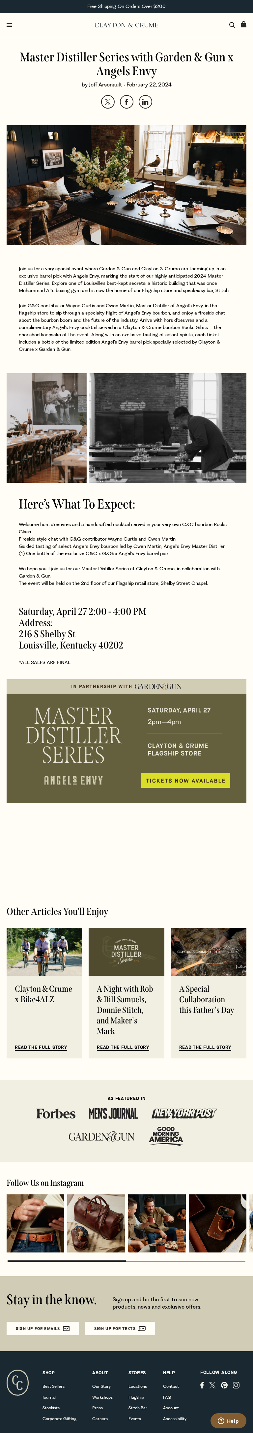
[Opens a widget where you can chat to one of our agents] (228, 1421)
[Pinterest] (224, 1385)
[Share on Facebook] (126, 102)
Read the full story (41, 1047)
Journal (49, 1397)
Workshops (102, 1397)
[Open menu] (49, 25)
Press (97, 1407)
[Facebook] (202, 1385)
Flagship (136, 1397)
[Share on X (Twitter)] (108, 102)
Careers (100, 1418)
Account (171, 1407)
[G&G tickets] (126, 428)
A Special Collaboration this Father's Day (206, 999)
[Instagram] (236, 1385)
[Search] (232, 25)
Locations (137, 1386)
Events (134, 1418)
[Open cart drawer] (243, 24)
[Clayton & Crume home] (126, 25)
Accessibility (174, 1418)
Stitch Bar (137, 1407)
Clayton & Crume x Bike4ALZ (43, 994)
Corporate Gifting (59, 1418)
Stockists (51, 1407)
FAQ (167, 1397)
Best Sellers (53, 1386)
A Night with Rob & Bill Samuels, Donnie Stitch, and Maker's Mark (125, 1010)
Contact (171, 1386)
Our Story (101, 1386)
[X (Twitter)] (212, 1385)
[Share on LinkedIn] (145, 102)
